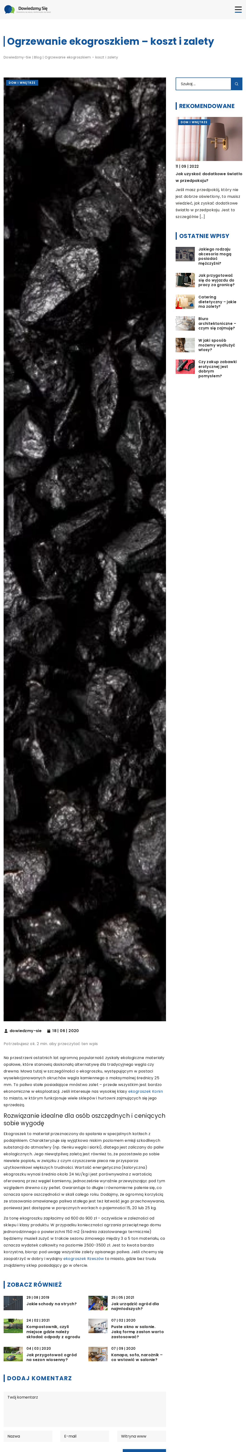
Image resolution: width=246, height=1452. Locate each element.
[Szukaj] (236, 83)
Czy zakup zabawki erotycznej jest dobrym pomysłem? (217, 369)
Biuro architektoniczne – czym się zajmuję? (217, 323)
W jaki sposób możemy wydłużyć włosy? (216, 345)
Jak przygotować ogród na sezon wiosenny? (51, 1358)
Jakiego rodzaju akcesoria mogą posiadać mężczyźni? (215, 256)
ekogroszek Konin (145, 1091)
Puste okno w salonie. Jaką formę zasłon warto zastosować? (137, 1331)
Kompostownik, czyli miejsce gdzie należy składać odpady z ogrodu (53, 1331)
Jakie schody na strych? (51, 1304)
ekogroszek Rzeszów (83, 1258)
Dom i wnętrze (22, 83)
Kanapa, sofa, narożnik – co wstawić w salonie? (137, 1358)
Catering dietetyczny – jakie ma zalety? (217, 302)
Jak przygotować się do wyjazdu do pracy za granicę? (216, 280)
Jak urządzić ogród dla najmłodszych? (135, 1307)
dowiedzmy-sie (26, 1031)
